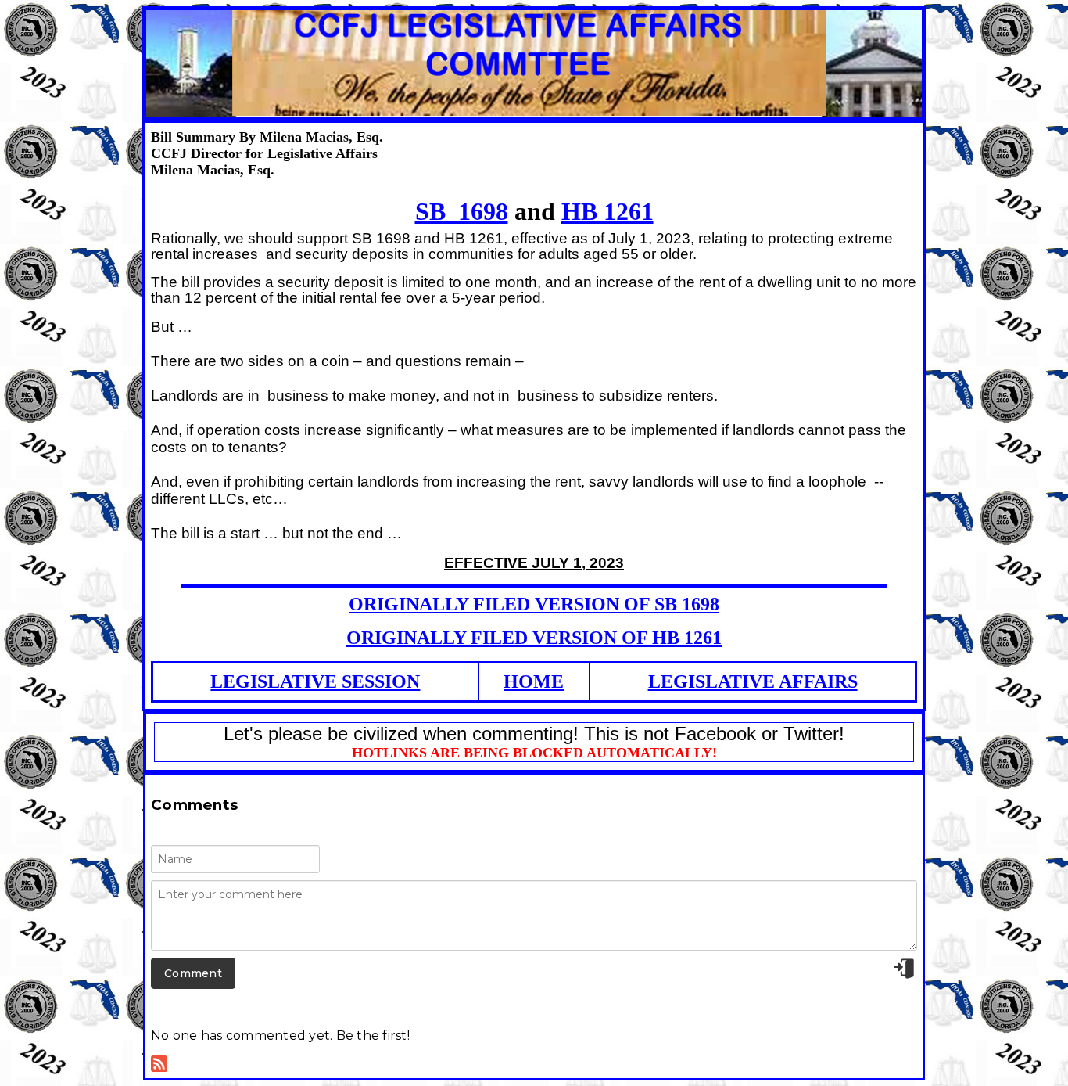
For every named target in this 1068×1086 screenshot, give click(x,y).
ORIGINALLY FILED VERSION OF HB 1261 (534, 638)
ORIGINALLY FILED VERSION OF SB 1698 (534, 604)
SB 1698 (461, 211)
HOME (534, 681)
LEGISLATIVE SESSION (315, 681)
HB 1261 (607, 211)
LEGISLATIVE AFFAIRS (753, 681)
